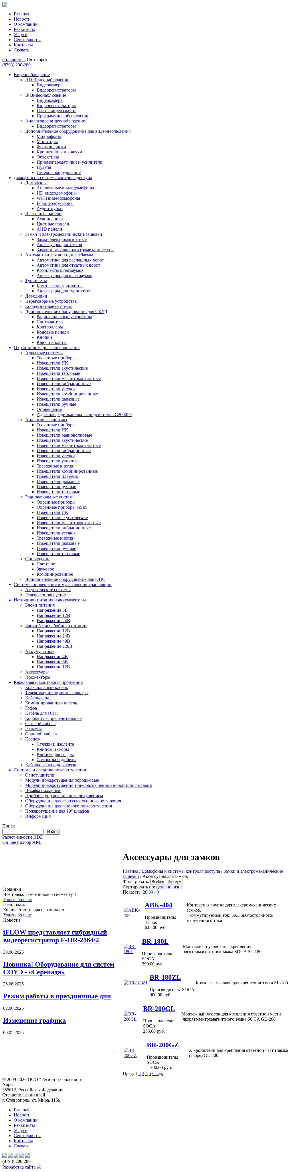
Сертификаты (27, 39)
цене (160, 886)
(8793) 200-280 (16, 64)
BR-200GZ (163, 1045)
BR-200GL (159, 1008)
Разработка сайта (18, 1167)
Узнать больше (17, 899)
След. (157, 1073)
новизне (175, 886)
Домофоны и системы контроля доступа (181, 871)
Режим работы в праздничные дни (57, 996)
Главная (21, 13)
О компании (26, 24)
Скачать (21, 49)
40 (156, 892)
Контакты (23, 44)
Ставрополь (13, 59)
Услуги (20, 34)
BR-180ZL (165, 977)
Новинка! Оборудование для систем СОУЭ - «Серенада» (58, 968)
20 (145, 892)
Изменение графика (34, 1020)
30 (151, 892)
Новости (22, 19)
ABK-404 (158, 905)
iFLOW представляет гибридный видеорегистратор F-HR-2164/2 (55, 936)
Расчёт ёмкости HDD (22, 837)
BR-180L (155, 941)
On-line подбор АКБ (21, 842)
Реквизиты (24, 29)
